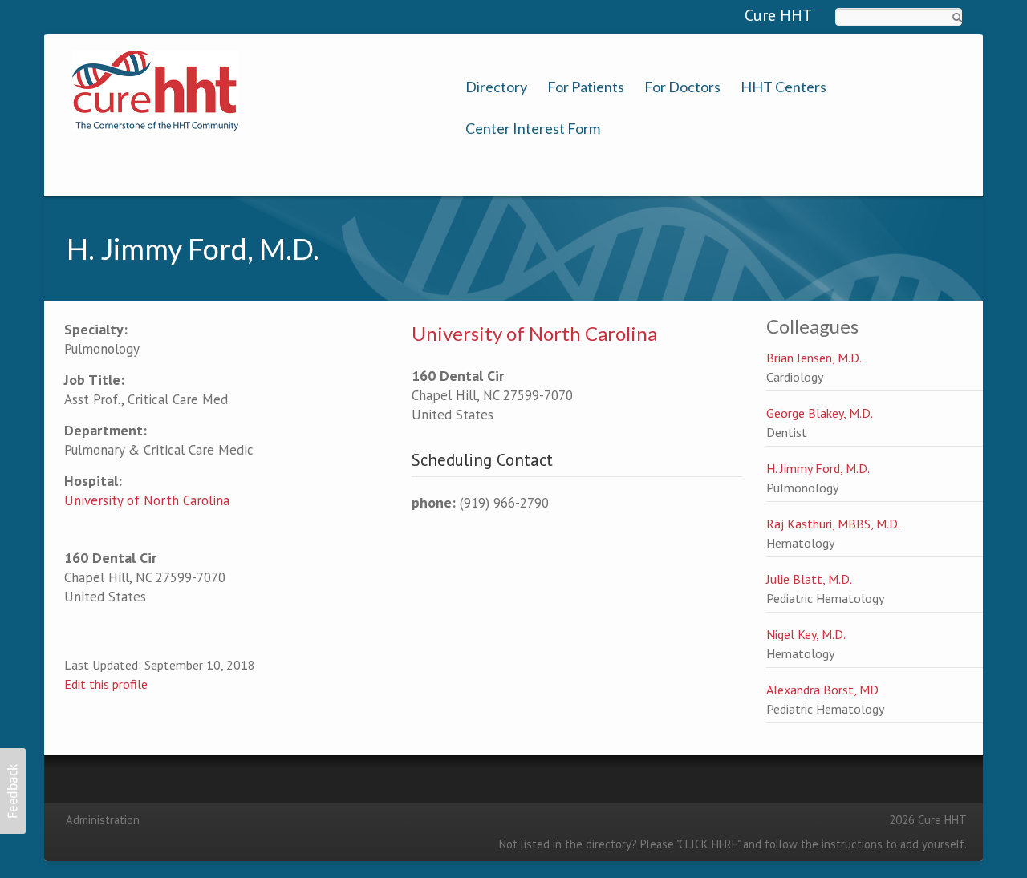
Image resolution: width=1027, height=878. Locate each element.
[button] (13, 791)
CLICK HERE (708, 844)
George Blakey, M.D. (819, 413)
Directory (496, 87)
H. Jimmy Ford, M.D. (818, 468)
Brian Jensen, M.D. (814, 358)
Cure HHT (778, 15)
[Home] (155, 89)
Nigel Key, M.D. (806, 634)
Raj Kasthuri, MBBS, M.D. (833, 524)
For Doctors (682, 87)
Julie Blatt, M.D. (809, 579)
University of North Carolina (146, 500)
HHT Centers (783, 87)
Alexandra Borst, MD (822, 690)
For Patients (585, 87)
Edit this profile (106, 684)
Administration (103, 819)
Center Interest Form (532, 128)
